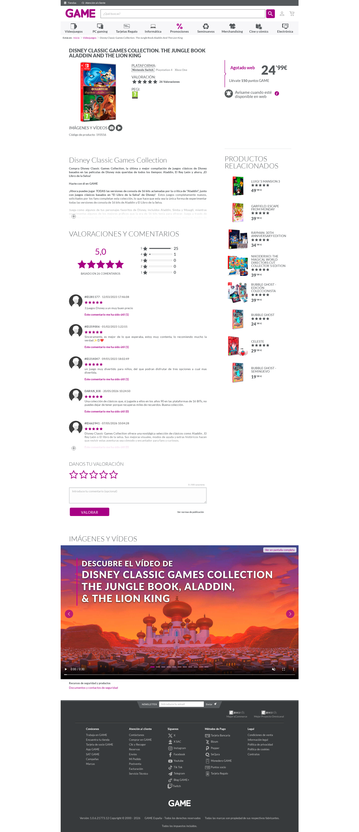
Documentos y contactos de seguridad (93, 687)
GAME (80, 13)
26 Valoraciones (169, 82)
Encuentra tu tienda (97, 739)
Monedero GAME (221, 760)
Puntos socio (218, 767)
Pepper (214, 748)
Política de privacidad (260, 744)
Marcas (90, 763)
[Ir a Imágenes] (111, 128)
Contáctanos (136, 735)
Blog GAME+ (181, 779)
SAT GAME (93, 754)
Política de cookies (258, 749)
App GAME (93, 749)
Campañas (92, 759)
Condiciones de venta (260, 735)
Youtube (178, 760)
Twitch (176, 786)
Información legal (258, 739)
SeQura (215, 754)
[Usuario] (282, 13)
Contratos (254, 754)
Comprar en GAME (140, 739)
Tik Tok (177, 767)
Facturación (136, 768)
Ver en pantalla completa (280, 550)
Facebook (179, 754)
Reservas (134, 749)
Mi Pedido (135, 759)
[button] (270, 13)
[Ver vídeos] (119, 128)
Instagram (179, 748)
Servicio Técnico (138, 773)
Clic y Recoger (137, 744)
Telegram (179, 773)
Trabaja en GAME (96, 735)
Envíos (133, 754)
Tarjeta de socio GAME (99, 744)
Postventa (135, 763)
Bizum (214, 741)
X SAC (177, 741)
